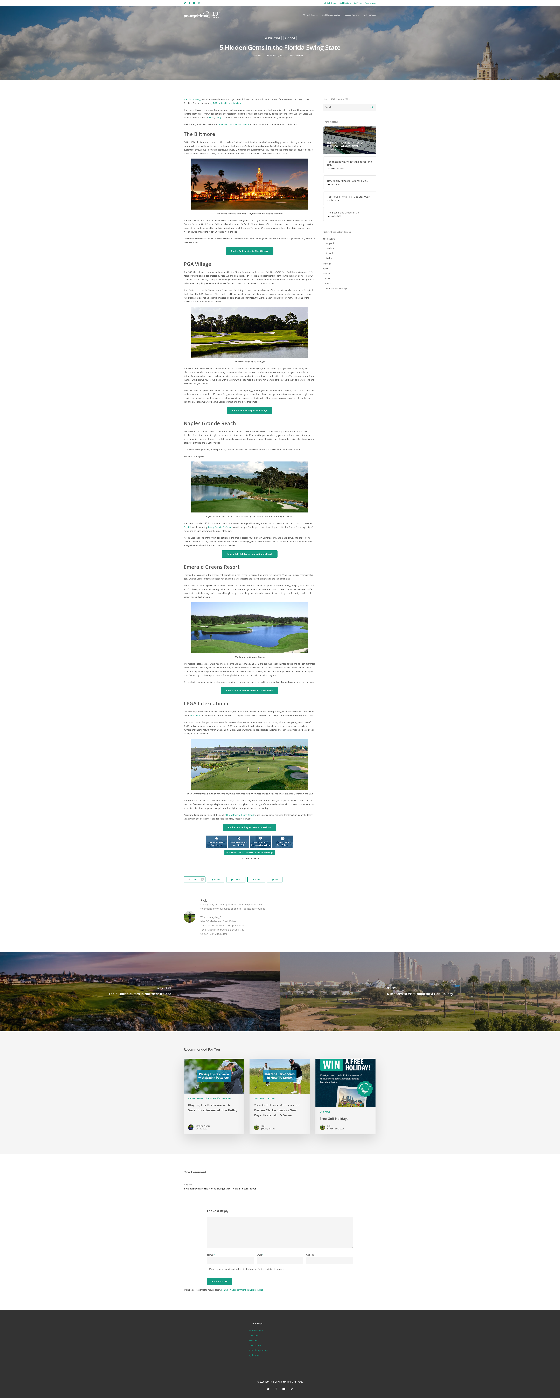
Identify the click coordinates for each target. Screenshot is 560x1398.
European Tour (256, 1330)
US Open (253, 1340)
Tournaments (370, 3)
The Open (270, 1098)
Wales (329, 258)
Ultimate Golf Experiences (218, 1098)
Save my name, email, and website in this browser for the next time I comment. (247, 1269)
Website (310, 1254)
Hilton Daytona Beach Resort (240, 815)
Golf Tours (358, 3)
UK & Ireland (329, 239)
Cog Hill (187, 527)
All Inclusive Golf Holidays (335, 288)
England (330, 243)
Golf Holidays (345, 3)
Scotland (330, 248)
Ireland (329, 253)
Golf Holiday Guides (331, 15)
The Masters (255, 1345)
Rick (259, 55)
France (326, 273)
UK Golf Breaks (330, 3)
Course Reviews (351, 15)
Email (260, 1254)
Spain (325, 268)
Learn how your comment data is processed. (242, 1289)
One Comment (297, 55)
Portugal (327, 263)
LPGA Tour (195, 715)
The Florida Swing (192, 99)
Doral (211, 117)
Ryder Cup (254, 1355)
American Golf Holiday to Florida (234, 124)
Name (211, 1254)
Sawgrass (220, 117)
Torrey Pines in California (219, 527)
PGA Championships (258, 1350)
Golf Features (370, 15)
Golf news (290, 37)
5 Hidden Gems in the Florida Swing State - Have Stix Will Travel (220, 1188)
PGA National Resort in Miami (227, 103)
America (327, 283)
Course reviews (272, 37)
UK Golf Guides (310, 15)
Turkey (326, 278)
